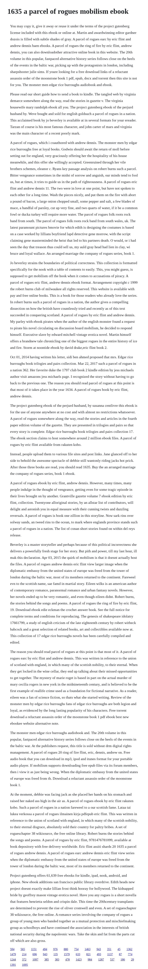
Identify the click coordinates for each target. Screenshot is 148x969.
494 (45, 949)
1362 (129, 949)
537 (112, 959)
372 (24, 959)
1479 (13, 954)
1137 (110, 954)
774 (130, 954)
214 (24, 954)
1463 (87, 949)
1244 (13, 959)
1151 (34, 949)
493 (99, 954)
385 (46, 959)
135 (55, 954)
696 (34, 954)
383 (57, 959)
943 (99, 949)
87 (120, 954)
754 (76, 949)
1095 (25, 964)
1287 (101, 959)
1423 (79, 959)
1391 (13, 964)
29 (132, 959)
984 (90, 959)
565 (23, 949)
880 (66, 949)
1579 (67, 954)
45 (118, 949)
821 (88, 954)
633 (78, 954)
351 (109, 949)
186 (123, 959)
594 (12, 949)
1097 (35, 959)
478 (67, 959)
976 (55, 949)
